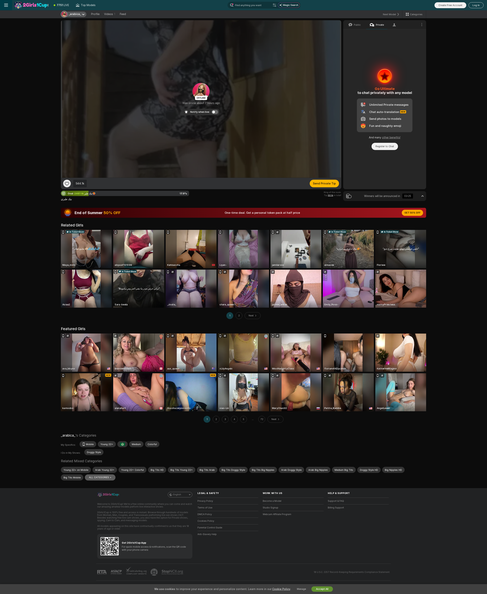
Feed (123, 14)
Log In (476, 5)
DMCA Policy (204, 514)
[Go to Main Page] (31, 5)
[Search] (274, 5)
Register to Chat (385, 146)
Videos (109, 14)
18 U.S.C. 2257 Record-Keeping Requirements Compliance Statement (352, 572)
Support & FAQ (336, 501)
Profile (95, 14)
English (177, 494)
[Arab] (122, 444)
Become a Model (272, 501)
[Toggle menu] (6, 5)
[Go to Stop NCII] (173, 572)
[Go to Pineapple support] (154, 572)
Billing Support (336, 507)
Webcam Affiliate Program (277, 514)
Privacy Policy (205, 501)
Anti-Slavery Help (207, 534)
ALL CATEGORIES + (100, 477)
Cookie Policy (281, 589)
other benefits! (391, 137)
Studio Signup (270, 507)
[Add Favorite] (67, 183)
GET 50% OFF (412, 212)
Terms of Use (204, 507)
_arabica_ (68, 435)
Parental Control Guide (209, 527)
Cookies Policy (205, 521)
